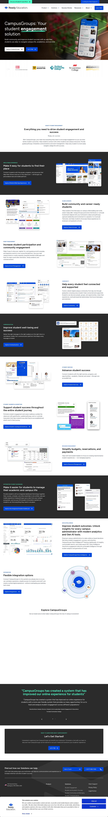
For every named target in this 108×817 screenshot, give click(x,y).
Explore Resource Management (73, 464)
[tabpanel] (54, 701)
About (88, 8)
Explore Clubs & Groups (70, 227)
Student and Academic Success (74, 790)
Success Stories (67, 8)
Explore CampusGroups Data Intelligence (75, 555)
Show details (26, 813)
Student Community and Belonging (74, 793)
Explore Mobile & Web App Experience (16, 183)
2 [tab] (55, 719)
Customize (93, 806)
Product (48, 784)
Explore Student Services (71, 384)
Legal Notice (92, 791)
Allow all (93, 801)
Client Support (93, 784)
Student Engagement (71, 787)
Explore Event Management (13, 266)
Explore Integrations (11, 591)
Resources (78, 8)
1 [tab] (53, 719)
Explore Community (69, 305)
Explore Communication (12, 345)
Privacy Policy (93, 787)
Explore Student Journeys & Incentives (16, 426)
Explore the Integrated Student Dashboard (17, 508)
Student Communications (72, 795)
